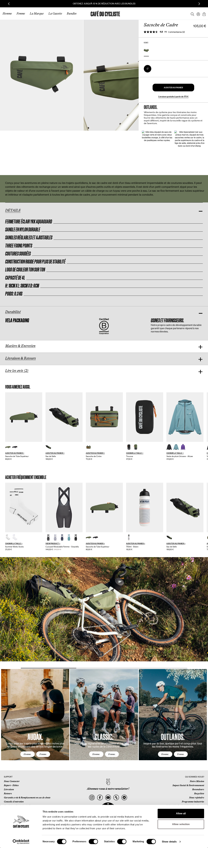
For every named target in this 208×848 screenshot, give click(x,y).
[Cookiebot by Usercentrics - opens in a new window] (21, 841)
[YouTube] (108, 797)
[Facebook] (100, 797)
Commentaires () (176, 32)
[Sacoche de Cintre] (104, 417)
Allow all (181, 813)
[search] (191, 13)
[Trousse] (144, 417)
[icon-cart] (203, 13)
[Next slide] (199, 4)
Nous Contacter (12, 781)
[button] (173, 87)
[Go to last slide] (9, 4)
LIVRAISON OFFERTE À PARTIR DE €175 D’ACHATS (104, 3)
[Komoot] (124, 797)
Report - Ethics (11, 785)
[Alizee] (184, 417)
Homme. (27, 754)
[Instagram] (92, 797)
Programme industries (193, 801)
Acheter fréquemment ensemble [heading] (25, 477)
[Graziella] (64, 507)
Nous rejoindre (196, 797)
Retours (8, 793)
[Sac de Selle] (64, 417)
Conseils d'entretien (14, 801)
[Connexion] (197, 13)
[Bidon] (144, 507)
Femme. (43, 754)
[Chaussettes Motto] (23, 507)
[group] (24, 426)
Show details (169, 841)
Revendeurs (198, 789)
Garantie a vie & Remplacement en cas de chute (27, 797)
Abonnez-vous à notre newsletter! (108, 788)
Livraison (9, 789)
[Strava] (116, 797)
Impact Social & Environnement (188, 785)
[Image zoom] (41, 75)
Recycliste (199, 793)
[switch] (93, 841)
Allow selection (181, 824)
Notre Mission (197, 781)
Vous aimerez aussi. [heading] (17, 387)
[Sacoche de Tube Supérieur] (23, 417)
